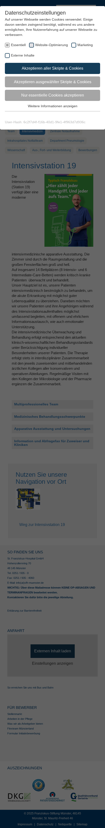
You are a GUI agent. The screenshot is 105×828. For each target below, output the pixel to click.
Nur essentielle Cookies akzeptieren (52, 95)
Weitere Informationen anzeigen (52, 106)
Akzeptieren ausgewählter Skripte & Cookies (52, 82)
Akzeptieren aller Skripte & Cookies (52, 68)
